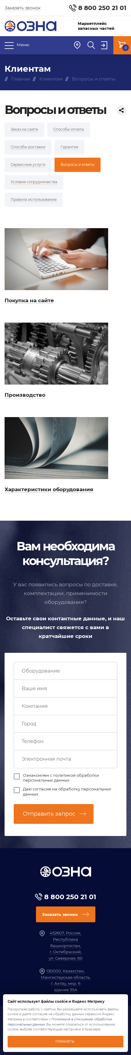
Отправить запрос (49, 813)
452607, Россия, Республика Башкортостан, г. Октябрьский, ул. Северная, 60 (66, 945)
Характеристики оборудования (49, 489)
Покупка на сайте (29, 300)
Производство (25, 395)
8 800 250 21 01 (102, 8)
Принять (64, 1042)
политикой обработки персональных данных (61, 778)
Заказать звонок (23, 8)
